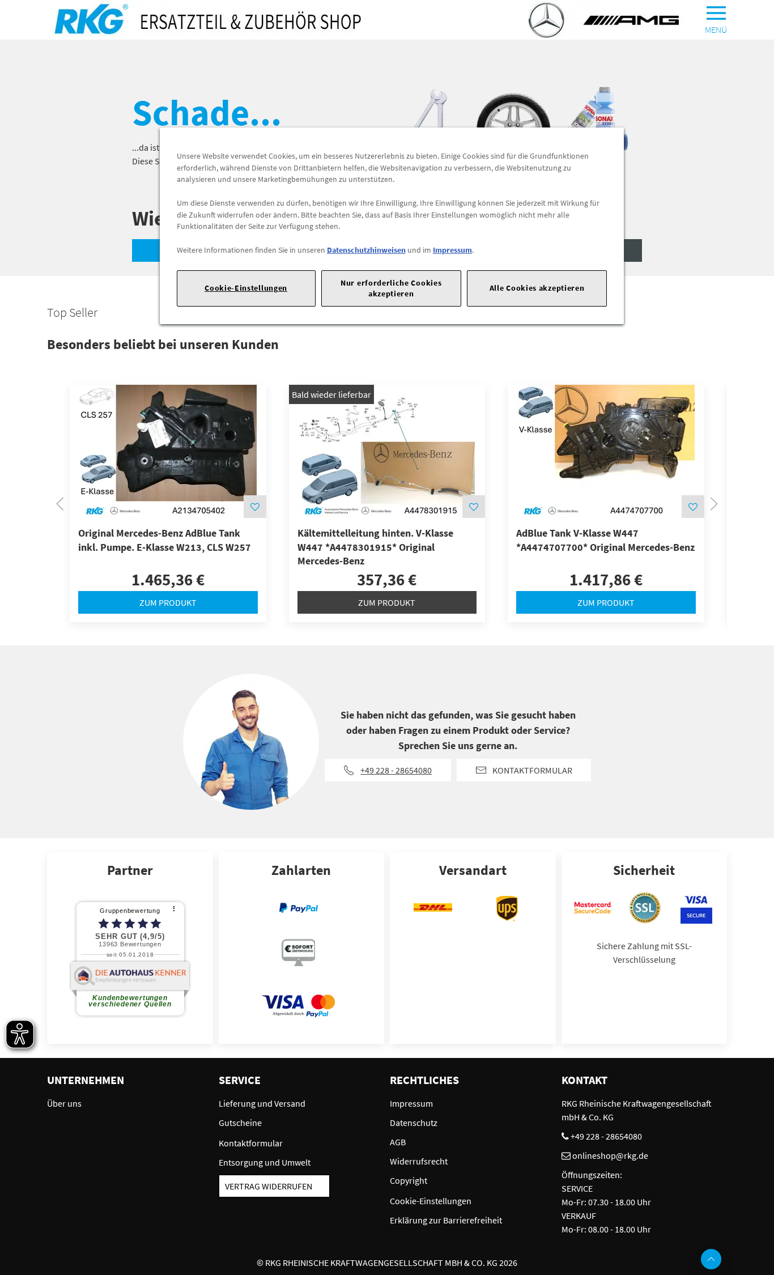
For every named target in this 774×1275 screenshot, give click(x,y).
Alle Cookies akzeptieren (537, 288)
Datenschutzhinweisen (366, 250)
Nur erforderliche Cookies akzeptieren (391, 288)
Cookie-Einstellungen (246, 288)
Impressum (452, 250)
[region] (392, 226)
